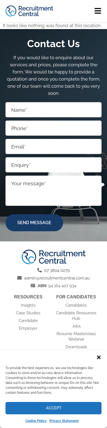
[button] (99, 357)
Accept (53, 408)
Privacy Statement (64, 421)
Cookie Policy (36, 421)
